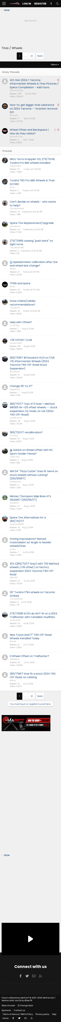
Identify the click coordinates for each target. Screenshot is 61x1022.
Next (39, 55)
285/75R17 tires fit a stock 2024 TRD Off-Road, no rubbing (33, 675)
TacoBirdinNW (17, 208)
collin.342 (14, 456)
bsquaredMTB (17, 524)
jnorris (13, 549)
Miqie (12, 286)
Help (54, 1014)
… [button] (25, 55)
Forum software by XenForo (28, 997)
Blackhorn (15, 371)
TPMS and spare (20, 283)
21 (32, 55)
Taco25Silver (16, 598)
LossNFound (16, 417)
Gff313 (13, 268)
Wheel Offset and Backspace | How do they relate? (29, 131)
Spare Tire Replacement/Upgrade (32, 223)
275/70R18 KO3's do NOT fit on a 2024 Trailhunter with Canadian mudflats (33, 615)
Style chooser (8, 1005)
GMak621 (14, 502)
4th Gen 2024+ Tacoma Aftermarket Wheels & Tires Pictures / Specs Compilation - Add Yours (34, 83)
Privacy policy (42, 1014)
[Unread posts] (51, 3)
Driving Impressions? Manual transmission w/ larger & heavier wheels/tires (30, 542)
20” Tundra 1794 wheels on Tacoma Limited (32, 594)
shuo (12, 187)
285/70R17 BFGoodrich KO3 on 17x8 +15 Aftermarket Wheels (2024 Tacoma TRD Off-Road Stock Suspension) (32, 363)
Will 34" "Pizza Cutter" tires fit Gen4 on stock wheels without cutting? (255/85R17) (34, 474)
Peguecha (15, 389)
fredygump (15, 481)
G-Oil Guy (15, 325)
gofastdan (15, 226)
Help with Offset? (21, 322)
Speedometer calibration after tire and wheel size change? (34, 263)
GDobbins (15, 659)
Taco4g (14, 435)
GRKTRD (14, 577)
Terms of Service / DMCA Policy (18, 1014)
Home (5, 1018)
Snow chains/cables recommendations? (22, 302)
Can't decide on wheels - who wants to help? (33, 203)
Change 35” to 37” (21, 386)
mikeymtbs (15, 166)
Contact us (19, 1010)
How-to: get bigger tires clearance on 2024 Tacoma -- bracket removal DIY (33, 108)
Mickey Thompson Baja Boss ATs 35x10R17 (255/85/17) (30, 498)
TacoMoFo (15, 307)
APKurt (13, 680)
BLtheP (13, 641)
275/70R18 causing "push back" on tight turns (31, 242)
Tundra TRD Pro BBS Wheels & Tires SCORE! (32, 182)
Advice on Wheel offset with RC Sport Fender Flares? (31, 451)
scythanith (15, 620)
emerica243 (16, 343)
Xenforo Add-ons (17, 1000)
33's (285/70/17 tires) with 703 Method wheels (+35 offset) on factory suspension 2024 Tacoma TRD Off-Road (34, 569)
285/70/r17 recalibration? (26, 432)
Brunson (14, 115)
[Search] (57, 3)
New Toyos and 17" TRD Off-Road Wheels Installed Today (31, 636)
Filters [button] (54, 64)
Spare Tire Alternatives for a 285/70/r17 (28, 519)
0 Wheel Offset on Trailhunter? (29, 656)
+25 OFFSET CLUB (21, 340)
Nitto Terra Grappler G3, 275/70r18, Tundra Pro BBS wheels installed (32, 161)
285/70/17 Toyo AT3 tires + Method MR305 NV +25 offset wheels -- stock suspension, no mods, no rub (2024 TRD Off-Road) (33, 409)
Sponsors (6, 1010)
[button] (4, 3)
